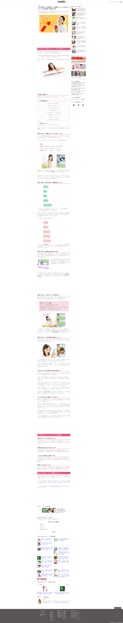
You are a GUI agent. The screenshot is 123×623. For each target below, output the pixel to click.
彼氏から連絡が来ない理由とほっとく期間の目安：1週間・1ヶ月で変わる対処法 (78, 83)
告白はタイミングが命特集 (62, 612)
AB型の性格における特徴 (62, 615)
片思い (52, 613)
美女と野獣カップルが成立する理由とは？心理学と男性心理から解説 (78, 94)
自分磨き (53, 619)
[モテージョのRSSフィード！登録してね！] (83, 105)
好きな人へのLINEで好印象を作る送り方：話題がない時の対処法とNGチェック (47, 561)
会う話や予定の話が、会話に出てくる (53, 119)
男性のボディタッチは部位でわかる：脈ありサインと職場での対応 (81, 27)
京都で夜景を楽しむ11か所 (75, 613)
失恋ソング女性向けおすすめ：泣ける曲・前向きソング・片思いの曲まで (78, 91)
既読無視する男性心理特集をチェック (56, 486)
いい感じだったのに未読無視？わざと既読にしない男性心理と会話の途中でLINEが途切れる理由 (63, 548)
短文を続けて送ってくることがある (54, 117)
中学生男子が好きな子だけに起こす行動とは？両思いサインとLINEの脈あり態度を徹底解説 (81, 9)
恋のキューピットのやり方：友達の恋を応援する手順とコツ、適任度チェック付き (81, 32)
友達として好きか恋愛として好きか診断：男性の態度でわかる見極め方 (81, 51)
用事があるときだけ (44, 529)
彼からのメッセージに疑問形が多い (54, 103)
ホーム (42, 615)
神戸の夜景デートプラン (75, 615)
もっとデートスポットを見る (76, 618)
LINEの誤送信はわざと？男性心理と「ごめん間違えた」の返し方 (81, 18)
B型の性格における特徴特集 (62, 613)
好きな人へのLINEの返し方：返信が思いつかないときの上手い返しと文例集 (47, 571)
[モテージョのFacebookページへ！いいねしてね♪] (78, 105)
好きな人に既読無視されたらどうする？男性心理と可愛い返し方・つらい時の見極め (63, 539)
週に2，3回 (42, 526)
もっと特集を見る (63, 618)
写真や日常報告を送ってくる (54, 110)
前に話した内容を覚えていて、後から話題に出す (54, 112)
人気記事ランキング (44, 614)
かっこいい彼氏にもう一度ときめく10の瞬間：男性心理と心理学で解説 (77, 89)
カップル (53, 614)
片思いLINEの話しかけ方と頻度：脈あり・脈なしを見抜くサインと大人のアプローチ (47, 543)
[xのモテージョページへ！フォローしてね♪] (73, 105)
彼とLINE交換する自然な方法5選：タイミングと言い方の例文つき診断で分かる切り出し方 (63, 557)
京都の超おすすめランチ (75, 614)
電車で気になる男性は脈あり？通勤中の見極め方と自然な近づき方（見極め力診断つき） (81, 14)
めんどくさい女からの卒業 (62, 614)
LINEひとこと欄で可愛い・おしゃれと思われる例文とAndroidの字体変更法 (64, 571)
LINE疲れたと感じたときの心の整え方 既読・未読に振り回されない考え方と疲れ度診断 (47, 548)
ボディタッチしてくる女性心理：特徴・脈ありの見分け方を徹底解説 (81, 23)
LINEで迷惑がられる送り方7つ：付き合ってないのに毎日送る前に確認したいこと (47, 557)
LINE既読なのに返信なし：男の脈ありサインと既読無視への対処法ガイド (63, 561)
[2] (51, 514)
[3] (52, 514)
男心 (52, 620)
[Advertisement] (53, 40)
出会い (52, 612)
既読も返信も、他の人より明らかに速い (53, 105)
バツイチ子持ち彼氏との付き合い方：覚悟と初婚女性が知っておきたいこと (78, 86)
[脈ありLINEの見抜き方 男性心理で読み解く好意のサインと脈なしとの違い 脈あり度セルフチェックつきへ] (49, 512)
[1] (50, 514)
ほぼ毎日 (41, 524)
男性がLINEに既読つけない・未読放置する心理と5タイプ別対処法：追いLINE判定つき (47, 575)
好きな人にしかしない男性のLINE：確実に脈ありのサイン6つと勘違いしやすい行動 (46, 566)
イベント (53, 615)
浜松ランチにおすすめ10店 (75, 612)
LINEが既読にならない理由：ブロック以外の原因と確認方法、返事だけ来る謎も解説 (63, 552)
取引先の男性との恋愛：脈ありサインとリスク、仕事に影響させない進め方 (81, 41)
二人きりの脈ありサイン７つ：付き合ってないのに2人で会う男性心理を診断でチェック (81, 37)
